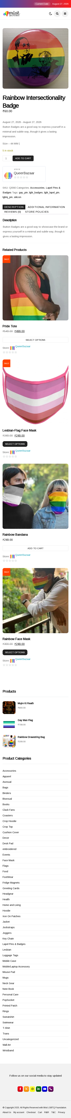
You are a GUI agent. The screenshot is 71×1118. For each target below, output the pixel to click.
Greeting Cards (11, 888)
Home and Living (12, 905)
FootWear (8, 877)
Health (6, 899)
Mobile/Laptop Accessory (16, 966)
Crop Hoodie (9, 821)
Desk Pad (8, 843)
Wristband (8, 1050)
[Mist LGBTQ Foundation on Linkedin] (38, 1089)
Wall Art (7, 1044)
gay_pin (23, 192)
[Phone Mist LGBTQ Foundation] (50, 1089)
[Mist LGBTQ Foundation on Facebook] (20, 1089)
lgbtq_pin (8, 197)
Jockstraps (9, 927)
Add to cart (23, 158)
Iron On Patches (12, 916)
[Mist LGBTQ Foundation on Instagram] (32, 1089)
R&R (46, 1112)
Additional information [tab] (46, 206)
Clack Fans (9, 809)
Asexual (7, 782)
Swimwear (8, 1022)
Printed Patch (10, 1005)
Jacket (6, 921)
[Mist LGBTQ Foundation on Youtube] (44, 1089)
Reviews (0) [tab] (12, 211)
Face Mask (8, 860)
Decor (6, 837)
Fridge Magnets (11, 882)
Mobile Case (9, 961)
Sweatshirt (8, 1017)
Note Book (8, 989)
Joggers (7, 933)
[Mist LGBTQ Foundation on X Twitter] (26, 1089)
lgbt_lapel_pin (51, 192)
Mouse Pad (9, 972)
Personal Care (10, 994)
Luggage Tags (10, 955)
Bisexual (7, 798)
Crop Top (8, 826)
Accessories (37, 187)
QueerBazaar (24, 173)
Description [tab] (14, 206)
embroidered (9, 849)
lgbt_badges (36, 192)
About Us (7, 1112)
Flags (6, 865)
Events (6, 854)
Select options (35, 340)
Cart (40, 1112)
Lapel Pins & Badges (14, 944)
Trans (6, 1033)
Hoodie (6, 910)
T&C (53, 1112)
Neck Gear (8, 983)
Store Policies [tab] (37, 211)
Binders (7, 793)
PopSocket (8, 1000)
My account (18, 1112)
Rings (6, 1011)
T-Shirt (6, 1028)
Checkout (31, 1112)
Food (5, 871)
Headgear (8, 893)
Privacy (61, 1112)
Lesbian (7, 949)
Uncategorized (11, 1039)
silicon (17, 197)
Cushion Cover (11, 832)
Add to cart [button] (35, 548)
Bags (5, 787)
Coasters (8, 815)
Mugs (6, 977)
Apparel (7, 776)
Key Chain (8, 938)
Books (6, 804)
